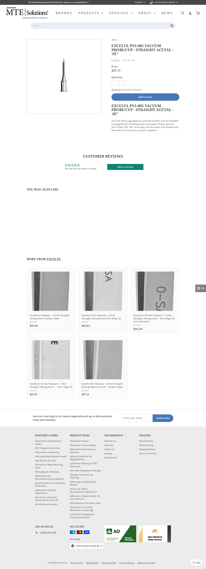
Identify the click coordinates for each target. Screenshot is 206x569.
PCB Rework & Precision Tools (85, 503)
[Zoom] (64, 76)
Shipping (115, 90)
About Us (109, 449)
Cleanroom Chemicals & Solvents (82, 451)
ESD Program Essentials (47, 448)
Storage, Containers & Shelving (81, 476)
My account (111, 457)
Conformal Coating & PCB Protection (83, 465)
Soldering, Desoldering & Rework (83, 483)
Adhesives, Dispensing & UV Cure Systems (85, 497)
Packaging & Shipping (47, 471)
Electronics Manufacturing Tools (49, 466)
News (167, 13)
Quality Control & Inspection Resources (50, 484)
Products (89, 13)
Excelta (115, 60)
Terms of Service (148, 453)
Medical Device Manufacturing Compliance (49, 477)
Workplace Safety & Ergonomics (45, 492)
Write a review (125, 166)
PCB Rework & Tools (45, 460)
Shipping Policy (147, 449)
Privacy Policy (146, 441)
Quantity (116, 77)
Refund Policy (146, 445)
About (145, 13)
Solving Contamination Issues (51, 456)
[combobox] (103, 26)
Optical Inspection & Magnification (81, 458)
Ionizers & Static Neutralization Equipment (83, 490)
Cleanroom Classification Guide (48, 442)
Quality (108, 453)
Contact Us (110, 441)
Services (119, 13)
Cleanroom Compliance (47, 452)
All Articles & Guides (46, 504)
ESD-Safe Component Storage (85, 470)
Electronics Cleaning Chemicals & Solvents (47, 499)
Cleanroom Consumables (83, 445)
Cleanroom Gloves (79, 441)
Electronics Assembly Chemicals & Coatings (81, 509)
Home (114, 40)
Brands (64, 13)
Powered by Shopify (146, 563)
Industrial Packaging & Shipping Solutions (82, 516)
